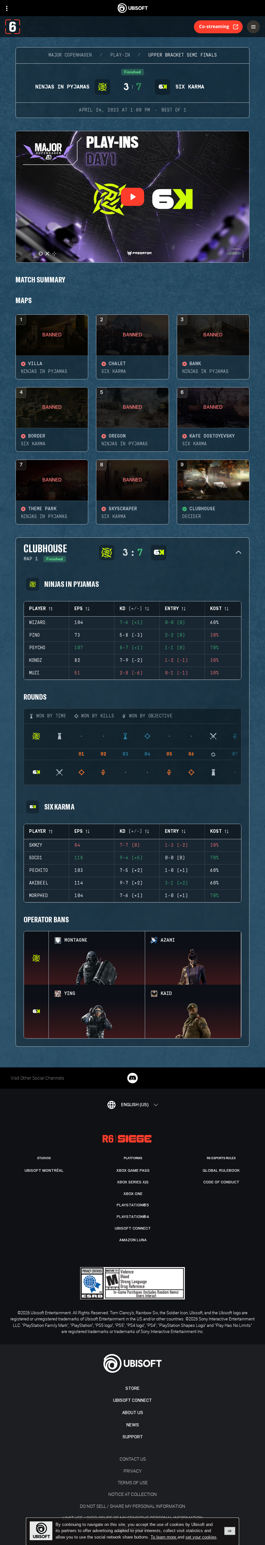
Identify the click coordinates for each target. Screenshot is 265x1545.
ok (230, 1531)
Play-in (120, 55)
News (132, 1425)
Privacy (132, 1471)
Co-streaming (214, 26)
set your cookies (201, 1537)
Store (132, 1388)
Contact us (133, 1459)
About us (132, 1412)
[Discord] (132, 1078)
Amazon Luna (133, 1240)
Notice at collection (132, 1494)
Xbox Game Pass (133, 1170)
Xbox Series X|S (133, 1182)
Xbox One (133, 1193)
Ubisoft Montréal (44, 1170)
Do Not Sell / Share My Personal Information (132, 1506)
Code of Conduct (221, 1182)
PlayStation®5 (133, 1205)
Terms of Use (133, 1482)
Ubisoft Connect (132, 1400)
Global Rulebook (221, 1170)
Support (132, 1436)
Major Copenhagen (70, 55)
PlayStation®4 (133, 1216)
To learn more (164, 1537)
